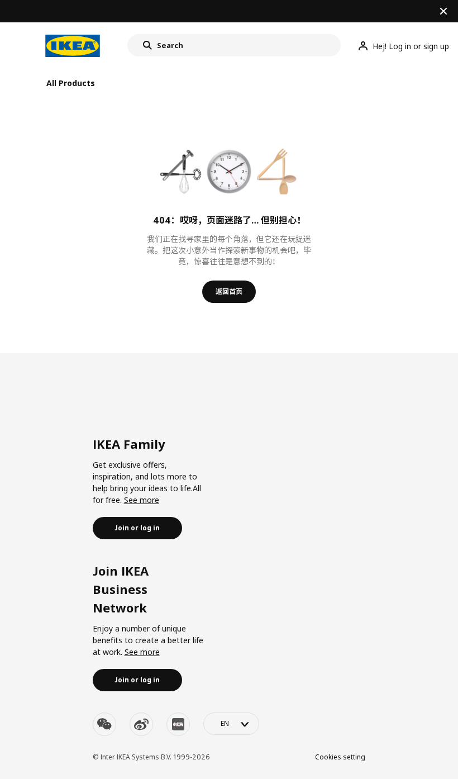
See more (141, 500)
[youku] (178, 724)
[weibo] (141, 724)
